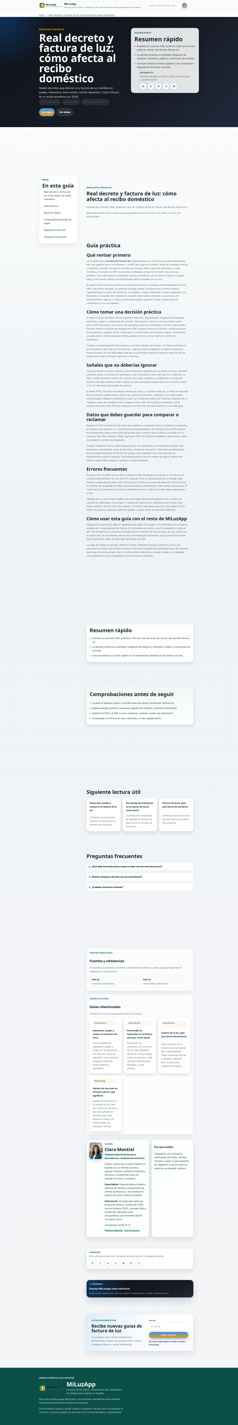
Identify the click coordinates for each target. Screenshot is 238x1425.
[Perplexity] (151, 86)
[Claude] (174, 86)
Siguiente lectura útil (54, 230)
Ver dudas (64, 112)
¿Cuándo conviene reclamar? (107, 887)
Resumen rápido (52, 212)
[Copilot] (158, 86)
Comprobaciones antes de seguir (57, 221)
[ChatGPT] (143, 86)
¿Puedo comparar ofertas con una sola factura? (116, 876)
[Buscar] (184, 5)
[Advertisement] (119, 148)
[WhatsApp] (115, 1263)
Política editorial (114, 1230)
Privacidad (154, 1344)
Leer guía (47, 112)
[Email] (131, 1263)
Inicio (42, 15)
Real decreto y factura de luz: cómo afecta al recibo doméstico (82, 15)
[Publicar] (92, 1263)
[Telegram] (123, 1263)
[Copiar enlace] (139, 1263)
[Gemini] (166, 86)
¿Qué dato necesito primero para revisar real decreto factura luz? (126, 866)
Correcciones (132, 1230)
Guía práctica (51, 205)
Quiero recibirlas (168, 1335)
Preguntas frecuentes (55, 236)
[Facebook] (100, 1263)
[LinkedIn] (108, 1263)
